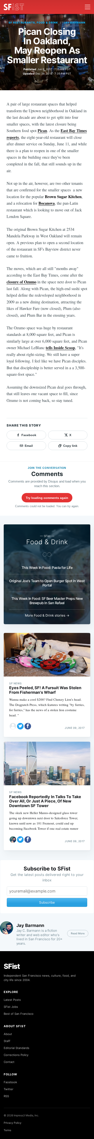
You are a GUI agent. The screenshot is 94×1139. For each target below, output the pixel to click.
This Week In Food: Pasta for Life (47, 567)
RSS (6, 1096)
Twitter (8, 1089)
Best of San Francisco (18, 1013)
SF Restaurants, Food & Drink (33, 22)
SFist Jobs (11, 1006)
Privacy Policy (12, 1122)
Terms (7, 1130)
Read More (78, 933)
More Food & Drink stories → (47, 615)
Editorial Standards (16, 1048)
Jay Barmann (75, 22)
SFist (12, 966)
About (8, 1034)
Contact (9, 1062)
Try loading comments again (47, 498)
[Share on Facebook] (27, 726)
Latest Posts (12, 999)
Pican (42, 130)
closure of (21, 282)
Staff (7, 1041)
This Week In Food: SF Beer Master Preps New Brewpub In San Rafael (47, 600)
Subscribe (47, 902)
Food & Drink (47, 542)
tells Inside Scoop (60, 347)
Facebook (10, 1082)
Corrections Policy (16, 1055)
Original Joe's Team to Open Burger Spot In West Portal (47, 583)
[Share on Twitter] (20, 726)
